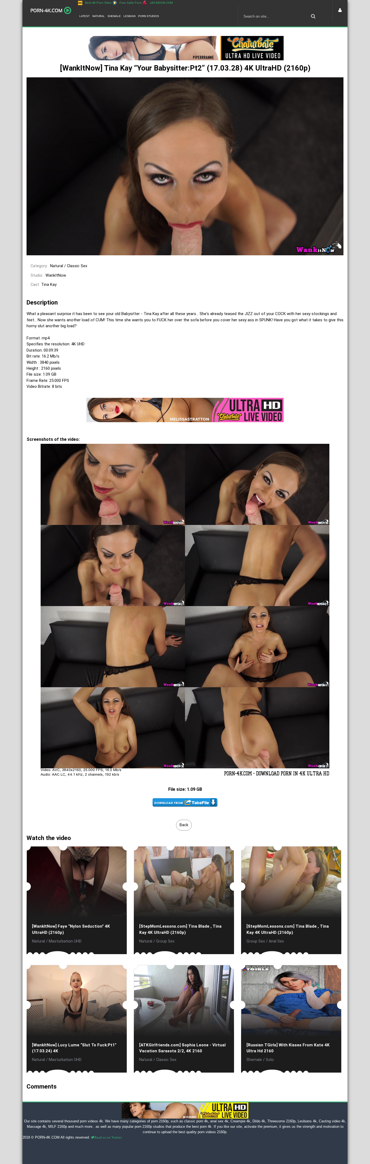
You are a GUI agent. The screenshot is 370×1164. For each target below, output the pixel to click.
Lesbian (129, 16)
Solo (270, 1059)
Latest (84, 16)
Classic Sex (77, 266)
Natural (98, 16)
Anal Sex (276, 941)
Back (184, 825)
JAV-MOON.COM (161, 3)
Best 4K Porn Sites (98, 3)
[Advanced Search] (313, 16)
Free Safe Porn (130, 3)
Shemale (114, 16)
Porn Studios (148, 16)
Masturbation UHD (65, 941)
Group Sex (165, 941)
